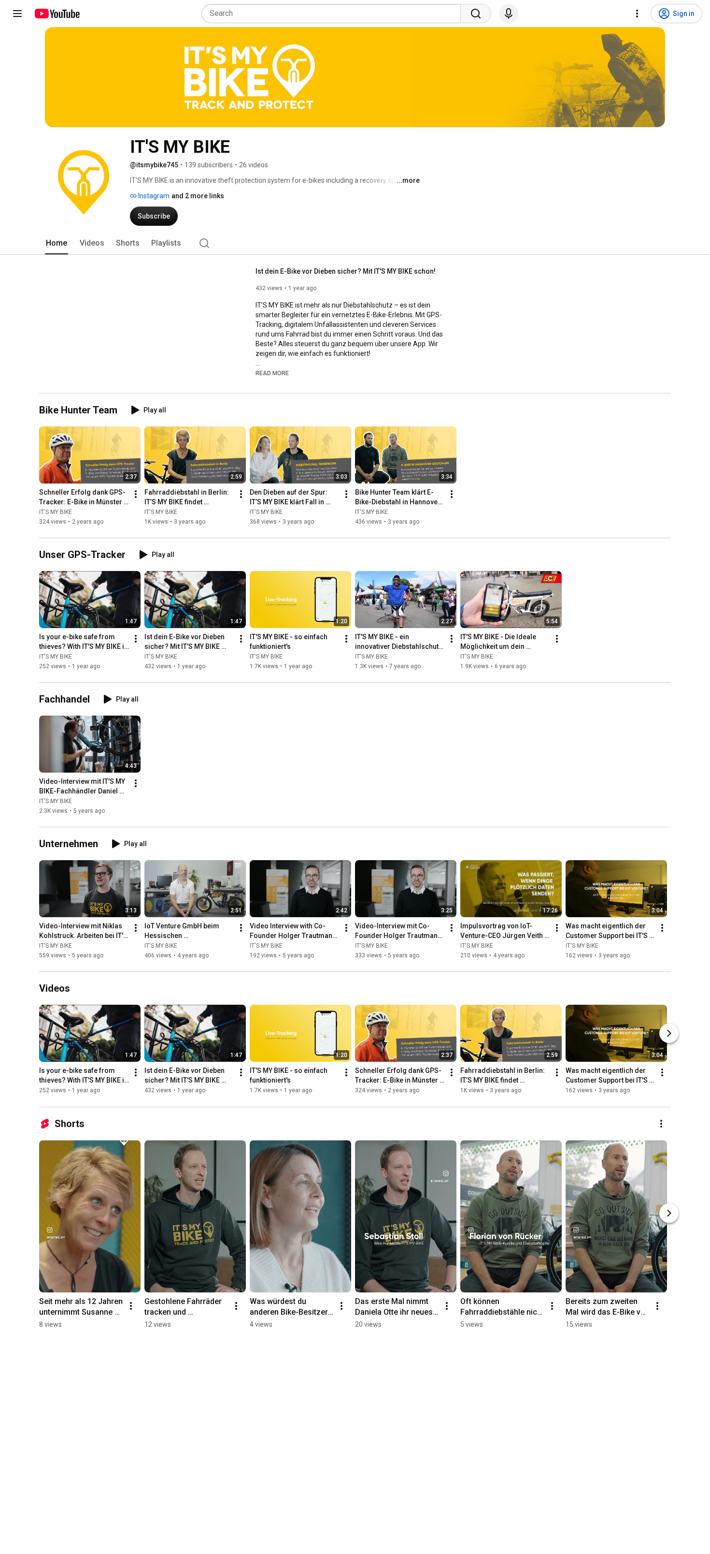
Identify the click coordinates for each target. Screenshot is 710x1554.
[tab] (56, 243)
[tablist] (355, 243)
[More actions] (135, 494)
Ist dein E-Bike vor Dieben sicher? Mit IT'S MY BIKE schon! (346, 271)
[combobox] (334, 13)
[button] (272, 373)
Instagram (153, 196)
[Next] (669, 1033)
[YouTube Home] (56, 13)
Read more (272, 373)
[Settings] (637, 13)
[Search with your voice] (508, 13)
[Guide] (17, 13)
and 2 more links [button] (197, 196)
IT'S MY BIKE (55, 512)
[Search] (475, 13)
